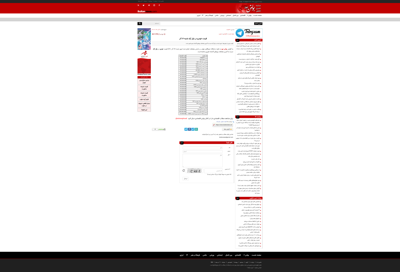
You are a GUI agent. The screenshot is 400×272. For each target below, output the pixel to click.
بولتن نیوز (224, 49)
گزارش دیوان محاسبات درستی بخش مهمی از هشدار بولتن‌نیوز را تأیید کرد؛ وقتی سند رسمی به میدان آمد (248, 190)
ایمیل (229, 151)
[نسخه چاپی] (153, 34)
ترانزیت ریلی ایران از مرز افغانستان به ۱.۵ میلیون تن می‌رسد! (248, 139)
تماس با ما (161, 1)
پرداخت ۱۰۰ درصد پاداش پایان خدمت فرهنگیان (248, 235)
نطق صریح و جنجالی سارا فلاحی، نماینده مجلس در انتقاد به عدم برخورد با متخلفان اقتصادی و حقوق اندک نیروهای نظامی (248, 104)
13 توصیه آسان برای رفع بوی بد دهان (251, 210)
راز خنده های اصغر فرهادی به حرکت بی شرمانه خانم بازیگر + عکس (248, 231)
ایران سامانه (250, 268)
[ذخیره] (157, 34)
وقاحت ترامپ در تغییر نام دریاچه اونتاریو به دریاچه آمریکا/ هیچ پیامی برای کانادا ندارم (249, 110)
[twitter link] (186, 129)
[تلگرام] (248, 33)
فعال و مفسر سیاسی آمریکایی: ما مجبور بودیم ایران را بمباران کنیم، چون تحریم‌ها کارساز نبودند (248, 45)
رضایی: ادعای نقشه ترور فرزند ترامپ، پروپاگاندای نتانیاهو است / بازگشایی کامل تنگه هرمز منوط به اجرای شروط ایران (248, 93)
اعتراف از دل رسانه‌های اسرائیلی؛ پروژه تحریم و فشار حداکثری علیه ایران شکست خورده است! (248, 134)
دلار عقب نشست (255, 159)
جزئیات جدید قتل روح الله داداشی (251, 224)
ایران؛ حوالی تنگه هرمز (248, 23)
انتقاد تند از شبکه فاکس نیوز (253, 67)
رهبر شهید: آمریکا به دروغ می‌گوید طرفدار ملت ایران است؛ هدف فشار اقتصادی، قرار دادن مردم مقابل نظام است (248, 146)
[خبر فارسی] (144, 62)
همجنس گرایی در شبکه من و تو (252, 207)
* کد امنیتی (227, 169)
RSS (212, 262)
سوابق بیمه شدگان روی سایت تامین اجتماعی (249, 204)
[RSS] (139, 5)
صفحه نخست (257, 15)
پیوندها (150, 1)
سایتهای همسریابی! (255, 218)
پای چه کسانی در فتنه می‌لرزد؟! (252, 83)
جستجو (241, 262)
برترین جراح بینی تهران (144, 81)
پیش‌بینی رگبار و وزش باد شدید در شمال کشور (248, 70)
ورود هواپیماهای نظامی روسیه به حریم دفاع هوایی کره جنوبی (249, 181)
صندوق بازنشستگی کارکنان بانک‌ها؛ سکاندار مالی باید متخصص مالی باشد (248, 155)
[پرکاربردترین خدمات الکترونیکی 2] (144, 39)
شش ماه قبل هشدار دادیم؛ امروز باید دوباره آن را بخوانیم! (248, 129)
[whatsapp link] (196, 129)
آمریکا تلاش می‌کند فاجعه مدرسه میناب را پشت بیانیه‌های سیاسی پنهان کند (248, 50)
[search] (140, 23)
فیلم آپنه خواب (144, 99)
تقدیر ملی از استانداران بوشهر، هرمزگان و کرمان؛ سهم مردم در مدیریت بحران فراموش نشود (248, 87)
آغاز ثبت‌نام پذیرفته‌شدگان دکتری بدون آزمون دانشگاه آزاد (249, 166)
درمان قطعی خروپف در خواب (144, 104)
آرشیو (247, 262)
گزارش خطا (227, 129)
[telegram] (149, 5)
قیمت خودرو (224, 121)
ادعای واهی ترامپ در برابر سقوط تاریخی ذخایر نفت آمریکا (248, 176)
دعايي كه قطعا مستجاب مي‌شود (252, 221)
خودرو (220, 34)
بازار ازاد (218, 121)
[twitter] (143, 5)
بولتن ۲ (249, 15)
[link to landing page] (252, 8)
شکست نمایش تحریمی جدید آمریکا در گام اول (248, 99)
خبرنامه (145, 1)
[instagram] (154, 5)
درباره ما (155, 1)
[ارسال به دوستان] (155, 34)
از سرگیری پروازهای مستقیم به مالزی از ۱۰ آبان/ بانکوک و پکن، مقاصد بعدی (248, 171)
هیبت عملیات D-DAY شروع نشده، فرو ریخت (249, 151)
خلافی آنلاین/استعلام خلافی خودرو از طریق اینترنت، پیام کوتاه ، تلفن (249, 239)
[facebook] (159, 5)
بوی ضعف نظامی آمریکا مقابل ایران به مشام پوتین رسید (249, 79)
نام (229, 147)
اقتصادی (225, 34)
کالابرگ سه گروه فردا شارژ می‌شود (251, 162)
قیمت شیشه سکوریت (144, 88)
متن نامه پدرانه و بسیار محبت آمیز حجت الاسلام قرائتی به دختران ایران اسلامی (248, 63)
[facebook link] (189, 129)
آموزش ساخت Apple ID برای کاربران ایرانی (249, 227)
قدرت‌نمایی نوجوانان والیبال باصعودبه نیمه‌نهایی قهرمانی (248, 55)
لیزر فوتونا (144, 110)
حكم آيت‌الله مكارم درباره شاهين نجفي (250, 216)
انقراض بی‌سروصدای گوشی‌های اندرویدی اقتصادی (250, 74)
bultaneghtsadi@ (181, 118)
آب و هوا (140, 1)
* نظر (229, 155)
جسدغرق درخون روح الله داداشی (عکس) (250, 243)
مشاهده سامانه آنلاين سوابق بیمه (251, 213)
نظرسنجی (230, 262)
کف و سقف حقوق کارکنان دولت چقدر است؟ (248, 186)
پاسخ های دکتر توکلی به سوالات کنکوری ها (249, 246)
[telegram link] (192, 129)
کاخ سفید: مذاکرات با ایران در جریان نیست (249, 59)
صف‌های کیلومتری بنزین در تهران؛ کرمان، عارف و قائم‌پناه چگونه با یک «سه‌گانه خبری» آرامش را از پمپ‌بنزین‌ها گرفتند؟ (248, 122)
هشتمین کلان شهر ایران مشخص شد (251, 202)
